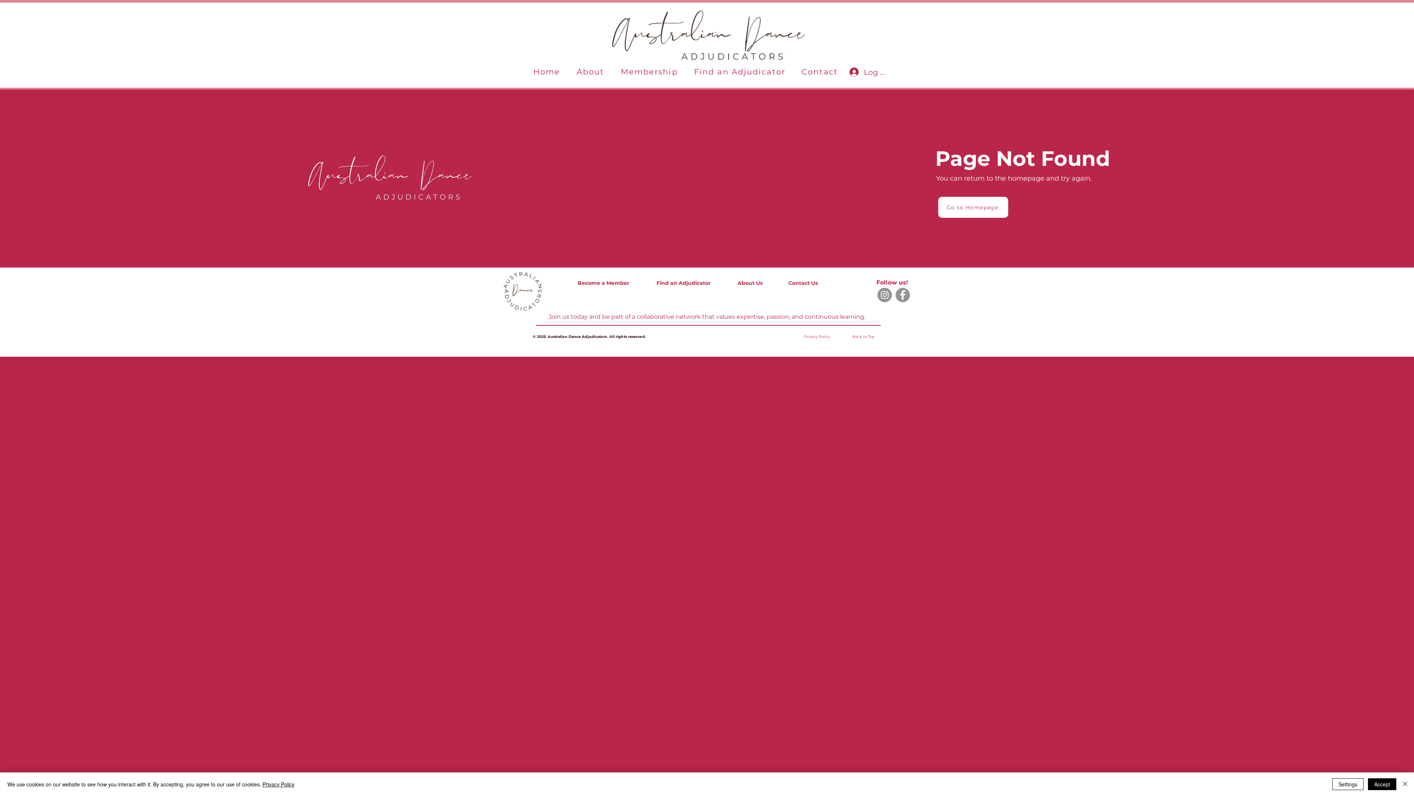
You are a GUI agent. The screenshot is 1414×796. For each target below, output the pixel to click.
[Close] (1405, 784)
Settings (1348, 784)
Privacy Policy (279, 784)
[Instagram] (884, 295)
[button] (590, 72)
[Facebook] (903, 295)
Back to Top (863, 336)
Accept (1382, 784)
